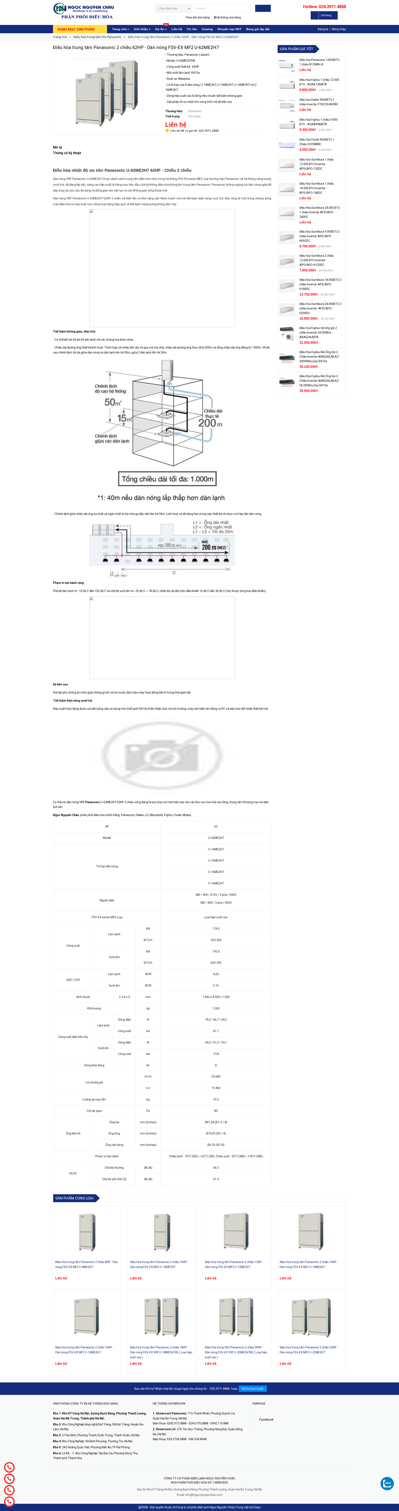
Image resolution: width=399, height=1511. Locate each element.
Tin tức (192, 29)
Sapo (257, 1507)
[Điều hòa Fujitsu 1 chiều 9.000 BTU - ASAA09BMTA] (287, 125)
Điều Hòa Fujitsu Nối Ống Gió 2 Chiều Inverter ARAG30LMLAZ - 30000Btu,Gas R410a (319, 356)
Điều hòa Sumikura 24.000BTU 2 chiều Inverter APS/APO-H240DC (320, 308)
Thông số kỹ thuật (67, 153)
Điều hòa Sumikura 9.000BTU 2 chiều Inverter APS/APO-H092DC (319, 236)
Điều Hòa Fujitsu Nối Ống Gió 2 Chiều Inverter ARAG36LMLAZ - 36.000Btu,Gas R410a (319, 380)
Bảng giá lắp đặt (258, 29)
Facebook (266, 1419)
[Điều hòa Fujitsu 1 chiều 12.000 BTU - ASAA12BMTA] (287, 85)
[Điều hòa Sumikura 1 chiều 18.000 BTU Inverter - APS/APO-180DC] (287, 189)
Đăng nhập (339, 29)
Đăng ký (323, 29)
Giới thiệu (141, 29)
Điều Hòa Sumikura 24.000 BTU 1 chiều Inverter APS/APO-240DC (319, 212)
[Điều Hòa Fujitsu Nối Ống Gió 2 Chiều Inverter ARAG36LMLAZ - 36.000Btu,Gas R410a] (287, 382)
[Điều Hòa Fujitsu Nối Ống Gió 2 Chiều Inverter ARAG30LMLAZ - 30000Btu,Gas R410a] (287, 358)
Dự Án (161, 28)
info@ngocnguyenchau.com (203, 1494)
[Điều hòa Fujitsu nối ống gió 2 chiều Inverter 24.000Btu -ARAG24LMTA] (287, 334)
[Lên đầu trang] (392, 1476)
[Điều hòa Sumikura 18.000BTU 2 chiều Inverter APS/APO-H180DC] (287, 285)
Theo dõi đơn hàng (197, 17)
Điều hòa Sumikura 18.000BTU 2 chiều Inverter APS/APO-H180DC (320, 284)
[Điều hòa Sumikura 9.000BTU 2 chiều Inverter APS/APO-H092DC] (287, 237)
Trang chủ (119, 29)
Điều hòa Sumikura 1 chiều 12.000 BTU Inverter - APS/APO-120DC (316, 164)
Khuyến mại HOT (229, 29)
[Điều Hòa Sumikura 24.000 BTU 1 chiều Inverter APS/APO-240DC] (287, 213)
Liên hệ (176, 29)
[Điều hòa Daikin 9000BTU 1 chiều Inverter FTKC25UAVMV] (287, 105)
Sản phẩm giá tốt (296, 49)
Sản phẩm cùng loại (74, 1198)
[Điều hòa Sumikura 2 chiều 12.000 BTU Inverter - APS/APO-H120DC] (287, 261)
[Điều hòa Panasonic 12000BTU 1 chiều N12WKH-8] (287, 66)
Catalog (207, 29)
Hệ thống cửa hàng (228, 17)
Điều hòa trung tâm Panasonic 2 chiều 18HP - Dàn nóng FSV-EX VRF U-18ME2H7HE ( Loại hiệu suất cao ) (161, 1352)
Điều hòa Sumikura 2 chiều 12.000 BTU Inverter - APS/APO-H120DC (316, 260)
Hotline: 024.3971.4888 (324, 6)
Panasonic (92, 802)
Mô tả (57, 147)
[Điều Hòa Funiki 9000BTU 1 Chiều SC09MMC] (287, 145)
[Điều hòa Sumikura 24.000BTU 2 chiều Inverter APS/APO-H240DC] (287, 310)
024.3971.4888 (209, 130)
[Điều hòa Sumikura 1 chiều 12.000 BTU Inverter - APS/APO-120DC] (287, 165)
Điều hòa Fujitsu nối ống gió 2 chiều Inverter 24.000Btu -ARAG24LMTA (318, 332)
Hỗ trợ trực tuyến (253, 1388)
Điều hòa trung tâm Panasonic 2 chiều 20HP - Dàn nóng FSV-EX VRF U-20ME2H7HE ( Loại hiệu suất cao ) (236, 1352)
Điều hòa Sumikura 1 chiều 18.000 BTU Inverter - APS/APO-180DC (316, 188)
